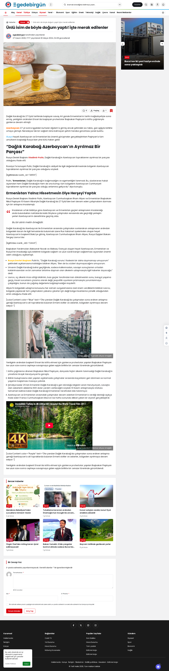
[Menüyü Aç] (51, 4)
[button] (151, 4)
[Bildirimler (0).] (166, 343)
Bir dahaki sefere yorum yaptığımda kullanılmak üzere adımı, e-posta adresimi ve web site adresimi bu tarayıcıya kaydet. (52, 604)
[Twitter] (81, 625)
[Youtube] (95, 625)
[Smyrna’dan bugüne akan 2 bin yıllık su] (142, 44)
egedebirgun (19, 35)
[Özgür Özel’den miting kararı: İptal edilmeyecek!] (23, 535)
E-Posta (65, 594)
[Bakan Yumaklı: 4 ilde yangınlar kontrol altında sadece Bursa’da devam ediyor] (59, 535)
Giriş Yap (29, 611)
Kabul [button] (26, 664)
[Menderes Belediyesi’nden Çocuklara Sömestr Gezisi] (23, 501)
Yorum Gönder (14, 611)
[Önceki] (123, 44)
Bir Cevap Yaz (14, 562)
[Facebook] (73, 625)
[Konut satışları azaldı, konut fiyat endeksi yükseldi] (96, 501)
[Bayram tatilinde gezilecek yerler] (96, 535)
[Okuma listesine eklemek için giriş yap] (111, 111)
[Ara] (146, 4)
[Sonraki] (162, 44)
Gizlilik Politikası (10, 664)
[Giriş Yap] (157, 4)
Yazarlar (137, 4)
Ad (8, 594)
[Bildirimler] (163, 4)
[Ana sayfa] (6, 12)
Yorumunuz (18, 573)
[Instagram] (88, 625)
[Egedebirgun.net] (25, 4)
